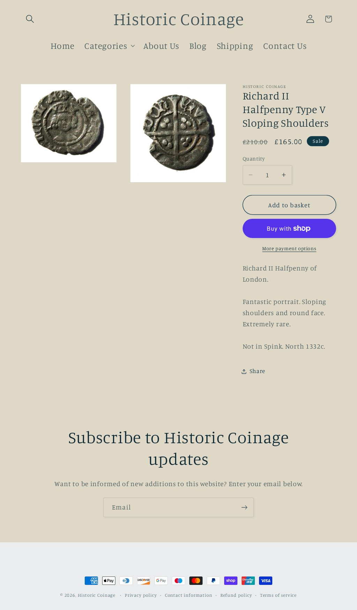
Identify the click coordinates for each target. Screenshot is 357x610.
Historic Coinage (96, 595)
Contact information (188, 595)
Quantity (254, 158)
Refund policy (236, 595)
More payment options (289, 248)
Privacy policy (141, 595)
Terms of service (278, 595)
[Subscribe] (244, 507)
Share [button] (258, 370)
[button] (30, 19)
